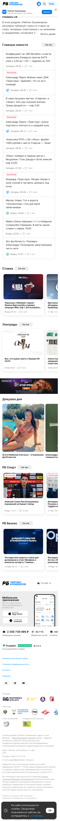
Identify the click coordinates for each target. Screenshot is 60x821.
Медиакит (6, 676)
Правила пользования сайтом (15, 658)
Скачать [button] (47, 12)
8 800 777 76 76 (17, 756)
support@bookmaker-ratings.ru (21, 760)
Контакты (6, 670)
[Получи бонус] (39, 4)
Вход (51, 4)
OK (50, 810)
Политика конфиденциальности (15, 664)
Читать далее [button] (47, 34)
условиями (36, 815)
